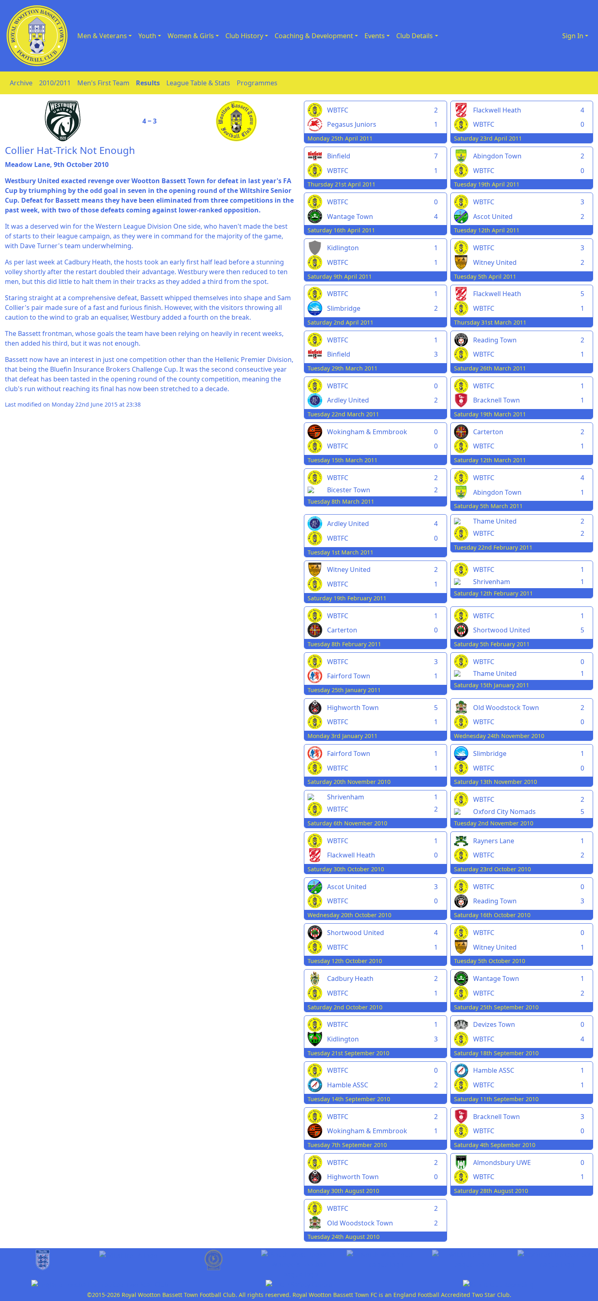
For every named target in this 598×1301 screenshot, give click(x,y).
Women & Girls (191, 35)
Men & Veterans (102, 35)
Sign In (572, 35)
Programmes (257, 82)
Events (374, 35)
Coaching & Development (314, 35)
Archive (21, 82)
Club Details (414, 35)
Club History (244, 35)
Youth (147, 35)
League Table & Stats (198, 82)
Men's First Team (103, 82)
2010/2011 (55, 82)
